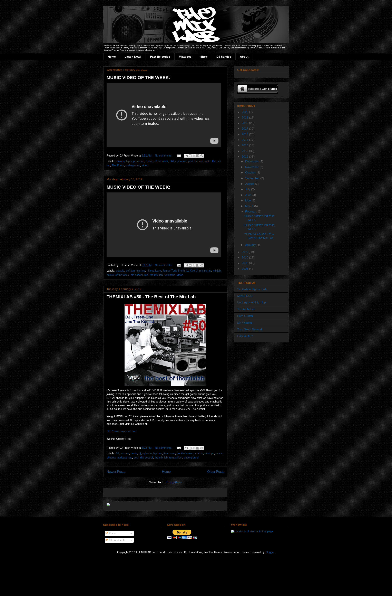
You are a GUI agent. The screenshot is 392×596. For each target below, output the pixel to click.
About (244, 56)
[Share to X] (194, 156)
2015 (245, 139)
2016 (245, 134)
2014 (245, 145)
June (248, 195)
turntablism (175, 457)
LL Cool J (192, 270)
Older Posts (215, 471)
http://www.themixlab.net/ (121, 431)
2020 (245, 112)
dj (140, 453)
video (145, 165)
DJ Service (223, 56)
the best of (146, 457)
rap (201, 161)
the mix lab (156, 274)
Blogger (269, 552)
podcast (193, 161)
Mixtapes (185, 56)
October (250, 172)
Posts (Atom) (174, 482)
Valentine (169, 274)
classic (120, 270)
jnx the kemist (185, 453)
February (251, 211)
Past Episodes (160, 56)
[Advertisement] (154, 491)
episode (147, 453)
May (248, 200)
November (252, 167)
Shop (204, 56)
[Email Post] (179, 155)
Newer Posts (116, 471)
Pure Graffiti (245, 316)
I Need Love (154, 270)
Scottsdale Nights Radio (252, 289)
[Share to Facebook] (198, 156)
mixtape (209, 453)
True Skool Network (250, 329)
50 (117, 453)
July (248, 189)
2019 (245, 117)
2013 (245, 151)
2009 (245, 263)
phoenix (182, 161)
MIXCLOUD (244, 295)
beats (134, 453)
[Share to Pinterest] (202, 156)
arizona (120, 161)
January (250, 244)
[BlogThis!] (190, 156)
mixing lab (205, 270)
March (249, 206)
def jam (130, 270)
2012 (245, 156)
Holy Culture (245, 336)
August (250, 183)
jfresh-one (169, 453)
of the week (161, 161)
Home (112, 56)
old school (137, 274)
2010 (245, 257)
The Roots (118, 165)
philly (173, 161)
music (149, 161)
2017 (245, 128)
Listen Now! (133, 56)
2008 (245, 268)
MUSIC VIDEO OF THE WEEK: (138, 77)
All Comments (116, 540)
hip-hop (130, 161)
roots (207, 161)
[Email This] (186, 156)
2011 (245, 252)
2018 (245, 123)
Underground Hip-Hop (251, 302)
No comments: (164, 155)
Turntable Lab (246, 309)
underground (133, 165)
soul (136, 457)
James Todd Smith (174, 270)
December (252, 161)
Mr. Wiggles (244, 322)
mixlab (140, 161)
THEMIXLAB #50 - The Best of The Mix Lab (151, 296)
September (252, 178)
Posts (112, 533)
